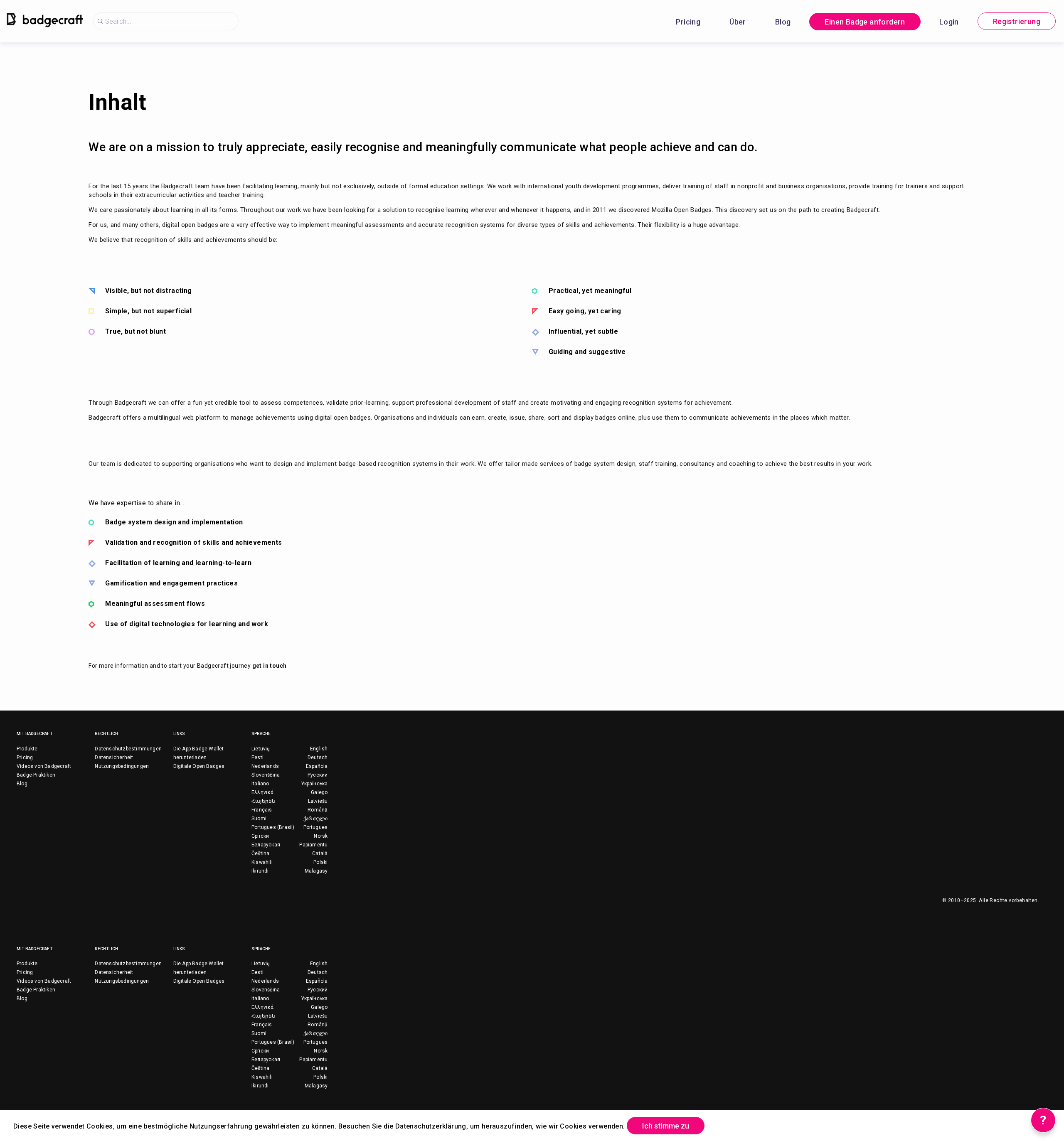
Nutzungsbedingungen (122, 766)
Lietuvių (260, 749)
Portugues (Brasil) (273, 827)
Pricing (688, 21)
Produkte (27, 749)
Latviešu (318, 801)
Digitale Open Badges (199, 766)
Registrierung (1016, 21)
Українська (314, 784)
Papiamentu (313, 845)
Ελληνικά (262, 792)
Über (737, 21)
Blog (783, 21)
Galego (319, 792)
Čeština (260, 853)
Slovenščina (265, 775)
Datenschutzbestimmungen (128, 749)
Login (949, 21)
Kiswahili (262, 862)
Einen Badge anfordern (865, 21)
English (319, 749)
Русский (318, 775)
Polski (320, 862)
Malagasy (316, 871)
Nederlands (265, 766)
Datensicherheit (114, 757)
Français (261, 810)
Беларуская (265, 845)
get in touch (269, 665)
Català (320, 853)
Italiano (260, 784)
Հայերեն (263, 801)
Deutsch (318, 757)
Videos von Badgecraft (44, 766)
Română (318, 810)
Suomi (258, 818)
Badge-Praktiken (36, 775)
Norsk (321, 836)
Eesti (257, 757)
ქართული (315, 818)
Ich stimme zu (665, 1125)
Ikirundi (260, 871)
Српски (260, 836)
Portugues (315, 827)
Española (317, 766)
